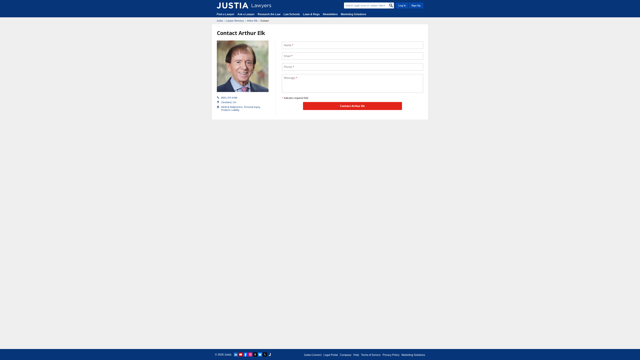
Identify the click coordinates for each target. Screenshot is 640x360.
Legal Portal (331, 355)
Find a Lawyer (225, 14)
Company (345, 355)
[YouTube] (241, 354)
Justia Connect (313, 355)
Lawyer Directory (235, 20)
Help (356, 355)
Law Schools (292, 14)
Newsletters (330, 14)
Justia (220, 20)
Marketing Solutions (353, 14)
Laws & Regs (311, 14)
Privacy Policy (391, 355)
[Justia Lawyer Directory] (232, 5)
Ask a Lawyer (246, 14)
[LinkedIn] (236, 354)
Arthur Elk (252, 20)
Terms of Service (371, 355)
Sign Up (416, 5)
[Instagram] (250, 354)
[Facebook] (246, 354)
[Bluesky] (260, 354)
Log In (402, 5)
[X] (265, 354)
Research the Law (269, 14)
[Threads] (255, 354)
